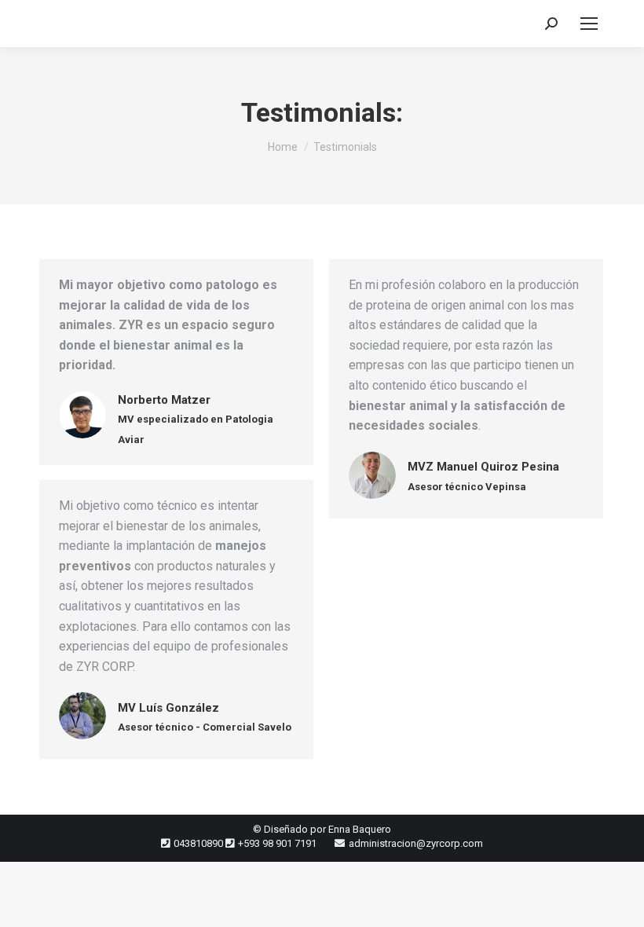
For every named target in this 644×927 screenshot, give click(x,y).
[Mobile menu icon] (589, 23)
